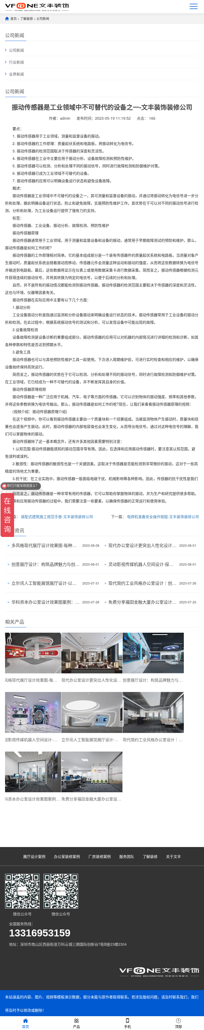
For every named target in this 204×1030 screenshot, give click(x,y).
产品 (76, 1026)
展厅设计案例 (34, 856)
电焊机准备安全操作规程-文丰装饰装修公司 (163, 516)
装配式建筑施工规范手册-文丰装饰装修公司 (57, 516)
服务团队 (126, 856)
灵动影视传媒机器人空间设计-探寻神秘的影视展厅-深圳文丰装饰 (142, 564)
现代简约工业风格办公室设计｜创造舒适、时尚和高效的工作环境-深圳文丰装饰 (142, 583)
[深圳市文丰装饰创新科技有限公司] (37, 6)
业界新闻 (16, 74)
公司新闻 (42, 18)
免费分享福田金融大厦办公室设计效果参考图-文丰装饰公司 (142, 602)
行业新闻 (16, 62)
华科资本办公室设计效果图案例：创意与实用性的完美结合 (45, 602)
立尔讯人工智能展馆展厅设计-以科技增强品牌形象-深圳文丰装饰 (45, 583)
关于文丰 (173, 856)
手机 (127, 1026)
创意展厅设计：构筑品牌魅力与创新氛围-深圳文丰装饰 (45, 564)
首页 (13, 18)
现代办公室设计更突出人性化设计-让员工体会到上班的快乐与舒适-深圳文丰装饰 (142, 545)
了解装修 (26, 18)
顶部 (178, 1026)
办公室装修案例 (67, 856)
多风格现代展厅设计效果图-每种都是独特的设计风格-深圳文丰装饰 (45, 545)
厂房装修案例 (99, 856)
